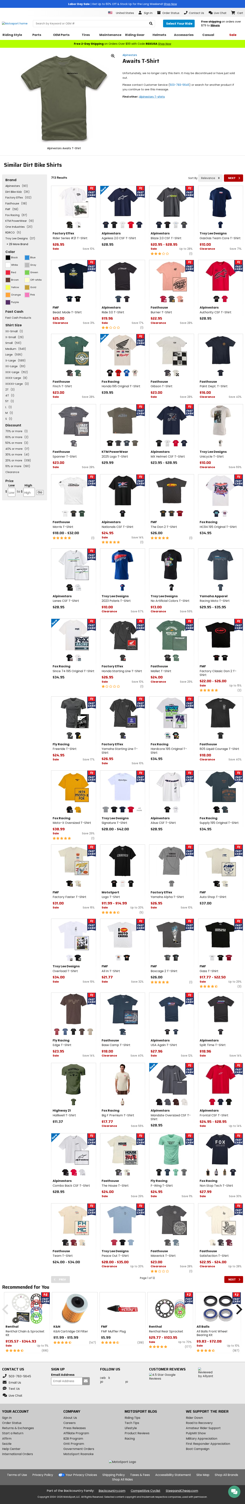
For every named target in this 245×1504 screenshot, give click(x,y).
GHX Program (73, 1444)
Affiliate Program (76, 1433)
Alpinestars (129, 55)
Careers (69, 1423)
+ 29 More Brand (17, 244)
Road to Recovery (199, 1423)
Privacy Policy (42, 1475)
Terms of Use (17, 1475)
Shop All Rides (122, 1479)
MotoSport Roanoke (78, 1454)
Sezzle (6, 1444)
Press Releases (74, 1428)
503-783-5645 (179, 85)
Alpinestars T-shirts (152, 97)
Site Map (202, 1475)
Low (10, 488)
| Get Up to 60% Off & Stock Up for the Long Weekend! (122, 4)
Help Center (11, 1449)
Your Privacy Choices (81, 1475)
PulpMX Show (196, 1433)
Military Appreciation (201, 1438)
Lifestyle (131, 1428)
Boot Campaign (197, 1449)
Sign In (7, 1418)
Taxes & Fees (140, 1475)
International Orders (17, 1454)
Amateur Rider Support (203, 1428)
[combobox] (210, 178)
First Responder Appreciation (208, 1444)
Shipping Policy (113, 1475)
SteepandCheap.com (182, 1491)
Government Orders (78, 1449)
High (24, 488)
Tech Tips (132, 1423)
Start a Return (12, 1433)
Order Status (11, 1423)
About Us (70, 1418)
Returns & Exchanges (18, 1428)
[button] (217, 13)
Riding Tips (132, 1418)
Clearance (12, 472)
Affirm (6, 1438)
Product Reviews (137, 1433)
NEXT (232, 178)
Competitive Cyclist (145, 1491)
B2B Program (73, 1438)
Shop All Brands (226, 1475)
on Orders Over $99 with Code (122, 44)
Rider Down (194, 1418)
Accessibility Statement (173, 1475)
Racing (130, 1438)
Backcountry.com (112, 1491)
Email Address (62, 1375)
